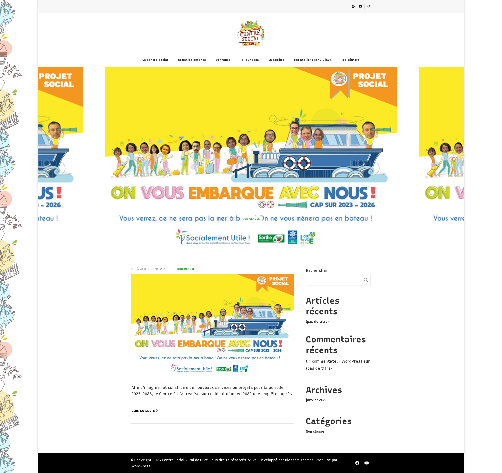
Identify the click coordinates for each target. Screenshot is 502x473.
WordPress (140, 466)
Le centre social (155, 60)
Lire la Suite (143, 411)
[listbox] (251, 161)
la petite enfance (192, 60)
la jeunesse (249, 60)
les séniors (351, 60)
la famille (276, 60)
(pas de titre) (317, 321)
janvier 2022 (316, 400)
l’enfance (223, 60)
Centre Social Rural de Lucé (185, 460)
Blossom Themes (299, 460)
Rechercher (316, 270)
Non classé (251, 218)
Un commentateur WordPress (334, 361)
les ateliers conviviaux (313, 60)
